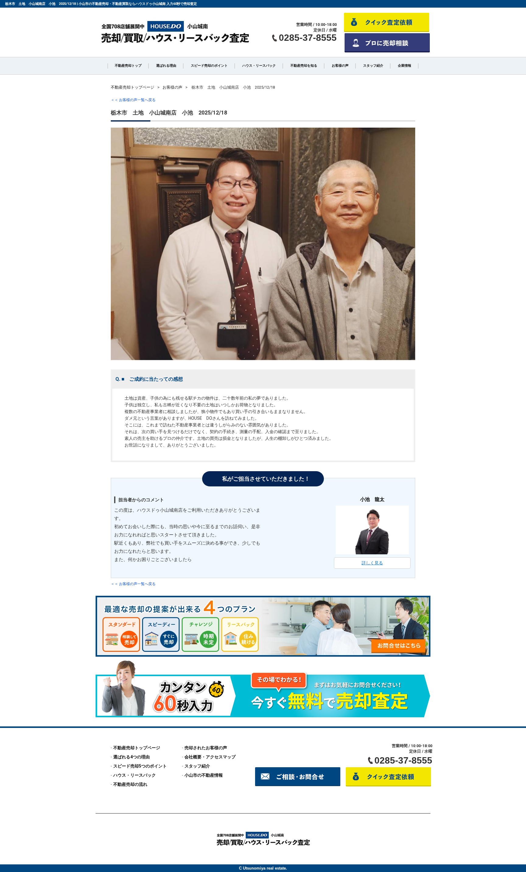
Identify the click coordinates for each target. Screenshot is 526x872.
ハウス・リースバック (259, 66)
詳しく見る (372, 562)
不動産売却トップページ (136, 747)
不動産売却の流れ (130, 784)
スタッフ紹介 (373, 66)
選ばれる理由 (166, 66)
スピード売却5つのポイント (140, 766)
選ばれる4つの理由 (131, 756)
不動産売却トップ (128, 66)
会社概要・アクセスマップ (210, 756)
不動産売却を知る (303, 66)
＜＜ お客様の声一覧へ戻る (133, 100)
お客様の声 (340, 66)
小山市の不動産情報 (203, 775)
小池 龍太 (372, 499)
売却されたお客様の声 (205, 747)
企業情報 (404, 66)
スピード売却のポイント (209, 66)
